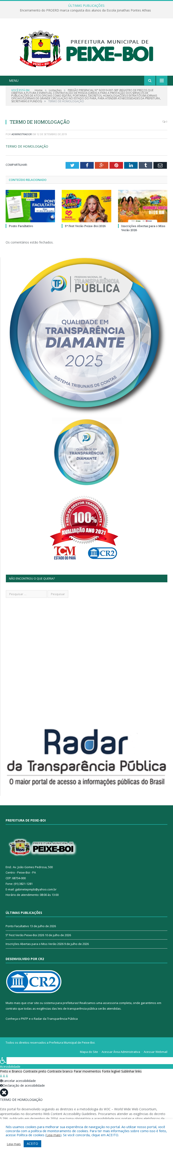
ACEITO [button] (32, 1143)
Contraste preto (34, 1071)
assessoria (110, 1003)
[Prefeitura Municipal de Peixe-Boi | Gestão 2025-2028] (86, 47)
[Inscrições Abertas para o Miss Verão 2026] (142, 206)
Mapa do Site (89, 1052)
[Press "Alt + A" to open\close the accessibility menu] (3, 1060)
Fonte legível (111, 1071)
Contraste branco (60, 1071)
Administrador (21, 134)
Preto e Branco (11, 1071)
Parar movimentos (87, 1071)
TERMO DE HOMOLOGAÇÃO (27, 146)
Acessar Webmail (155, 1052)
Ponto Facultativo (21, 226)
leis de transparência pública (77, 1008)
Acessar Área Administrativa (121, 1052)
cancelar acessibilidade (19, 1081)
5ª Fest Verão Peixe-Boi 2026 (85, 226)
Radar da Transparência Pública (56, 1019)
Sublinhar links (131, 1071)
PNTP (24, 1019)
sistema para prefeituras (61, 1003)
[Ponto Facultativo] (30, 206)
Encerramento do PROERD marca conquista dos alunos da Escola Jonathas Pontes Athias (85, 10)
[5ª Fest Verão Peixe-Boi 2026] (86, 206)
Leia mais (53, 1135)
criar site (33, 1003)
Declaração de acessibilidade (24, 1085)
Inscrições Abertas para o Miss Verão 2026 (35, 944)
